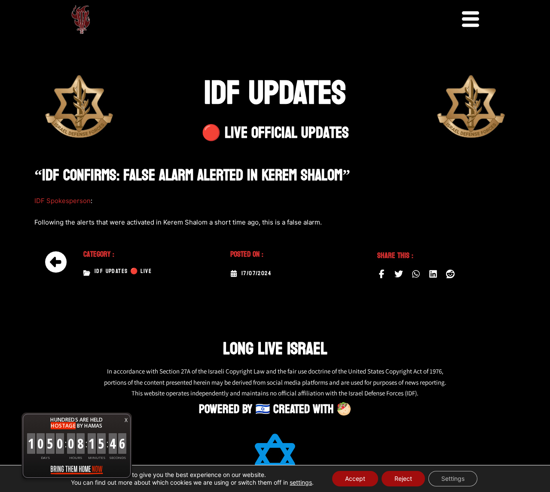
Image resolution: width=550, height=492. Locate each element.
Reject (403, 478)
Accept (355, 478)
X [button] (126, 420)
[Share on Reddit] (450, 274)
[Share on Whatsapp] (416, 274)
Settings (452, 478)
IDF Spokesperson (62, 201)
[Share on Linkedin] (433, 274)
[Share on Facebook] (381, 274)
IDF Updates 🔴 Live (123, 271)
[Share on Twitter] (398, 274)
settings (301, 482)
